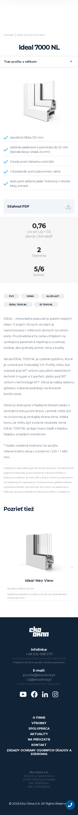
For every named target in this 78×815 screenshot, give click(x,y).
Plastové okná (35, 35)
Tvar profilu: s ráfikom (20, 61)
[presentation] (72, 567)
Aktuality (39, 734)
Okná (20, 35)
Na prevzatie (39, 739)
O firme (39, 717)
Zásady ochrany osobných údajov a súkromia (39, 752)
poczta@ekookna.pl (39, 675)
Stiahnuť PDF (18, 206)
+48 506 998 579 (39, 654)
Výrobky (9, 35)
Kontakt (39, 745)
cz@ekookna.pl (39, 680)
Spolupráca (39, 728)
